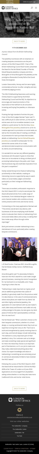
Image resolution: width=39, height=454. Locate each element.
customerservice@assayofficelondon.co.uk (19, 417)
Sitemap (32, 448)
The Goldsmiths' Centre (19, 429)
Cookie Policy (8, 448)
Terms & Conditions (22, 448)
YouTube (19, 436)
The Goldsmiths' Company (19, 426)
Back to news (19, 41)
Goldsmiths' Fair (19, 432)
